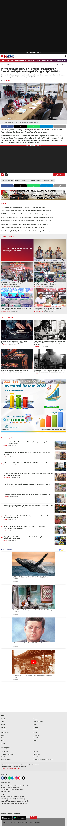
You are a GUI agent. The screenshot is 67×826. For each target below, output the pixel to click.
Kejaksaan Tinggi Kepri (35, 180)
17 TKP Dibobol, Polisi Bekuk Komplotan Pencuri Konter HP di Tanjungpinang (24, 214)
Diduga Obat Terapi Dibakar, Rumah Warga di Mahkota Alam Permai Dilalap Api (24, 224)
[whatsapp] (33, 126)
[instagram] (16, 778)
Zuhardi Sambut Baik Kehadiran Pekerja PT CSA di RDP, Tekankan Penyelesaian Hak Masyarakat (24, 527)
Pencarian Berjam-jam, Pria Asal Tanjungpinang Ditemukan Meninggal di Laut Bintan (26, 220)
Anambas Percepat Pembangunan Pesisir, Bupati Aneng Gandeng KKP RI (26, 494)
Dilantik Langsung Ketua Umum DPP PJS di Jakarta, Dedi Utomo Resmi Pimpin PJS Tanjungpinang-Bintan (28, 474)
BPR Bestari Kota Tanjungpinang (8, 180)
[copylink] (59, 126)
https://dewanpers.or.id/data (11, 768)
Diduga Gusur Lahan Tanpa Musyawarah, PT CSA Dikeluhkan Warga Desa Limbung (26, 453)
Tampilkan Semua (59, 175)
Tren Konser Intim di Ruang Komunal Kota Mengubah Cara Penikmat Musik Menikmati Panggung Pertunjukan (50, 342)
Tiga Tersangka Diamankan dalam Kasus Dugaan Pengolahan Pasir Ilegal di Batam (26, 210)
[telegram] (46, 126)
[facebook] (7, 126)
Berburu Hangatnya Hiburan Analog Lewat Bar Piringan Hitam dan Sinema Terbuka (15, 371)
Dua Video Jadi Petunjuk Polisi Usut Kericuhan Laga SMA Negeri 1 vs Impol (27, 484)
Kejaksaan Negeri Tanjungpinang (21, 180)
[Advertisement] (13, 26)
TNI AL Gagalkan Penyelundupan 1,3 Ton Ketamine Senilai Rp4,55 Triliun (22, 227)
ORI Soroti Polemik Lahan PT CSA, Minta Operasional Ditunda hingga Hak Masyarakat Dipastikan (26, 516)
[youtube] (19, 778)
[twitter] (20, 126)
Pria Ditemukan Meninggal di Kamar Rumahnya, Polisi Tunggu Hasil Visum (23, 207)
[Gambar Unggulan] (33, 101)
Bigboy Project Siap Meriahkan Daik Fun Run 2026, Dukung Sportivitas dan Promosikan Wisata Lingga (27, 537)
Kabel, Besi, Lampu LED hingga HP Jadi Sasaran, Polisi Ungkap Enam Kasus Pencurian (27, 217)
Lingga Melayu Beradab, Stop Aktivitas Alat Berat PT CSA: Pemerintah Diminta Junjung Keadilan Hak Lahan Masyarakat (28, 506)
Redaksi (8, 81)
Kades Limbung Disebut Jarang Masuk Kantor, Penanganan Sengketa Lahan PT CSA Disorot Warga (27, 442)
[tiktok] (23, 778)
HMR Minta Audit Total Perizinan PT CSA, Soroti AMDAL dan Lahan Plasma (27, 463)
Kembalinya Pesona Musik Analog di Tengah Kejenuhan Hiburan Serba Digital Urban (14, 342)
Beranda (3, 64)
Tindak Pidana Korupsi (49, 180)
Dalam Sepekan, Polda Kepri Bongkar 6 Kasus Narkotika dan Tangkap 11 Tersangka (26, 231)
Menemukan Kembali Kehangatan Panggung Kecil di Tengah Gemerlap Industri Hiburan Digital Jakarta (49, 371)
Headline (9, 64)
